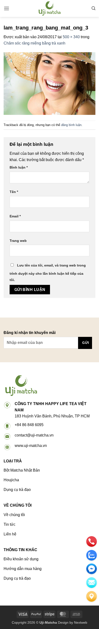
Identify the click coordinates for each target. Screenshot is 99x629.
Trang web (18, 241)
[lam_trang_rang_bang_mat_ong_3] (49, 83)
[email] (91, 568)
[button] (6, 8)
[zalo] (91, 555)
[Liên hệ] (91, 596)
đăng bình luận (71, 125)
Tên (14, 192)
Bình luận (19, 167)
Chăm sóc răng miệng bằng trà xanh (34, 43)
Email (15, 216)
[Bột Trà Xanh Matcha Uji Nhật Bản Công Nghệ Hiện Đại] (49, 8)
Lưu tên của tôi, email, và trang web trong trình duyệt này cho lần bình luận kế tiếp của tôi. (48, 272)
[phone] (91, 541)
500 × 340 (71, 37)
